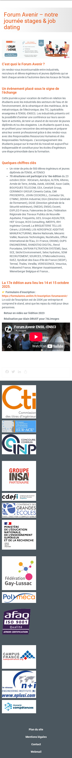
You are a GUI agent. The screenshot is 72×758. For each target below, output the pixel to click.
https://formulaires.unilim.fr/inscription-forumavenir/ (35, 295)
